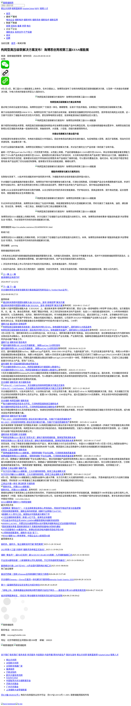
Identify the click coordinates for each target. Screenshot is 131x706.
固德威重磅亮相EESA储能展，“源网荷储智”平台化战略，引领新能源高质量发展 (37, 456)
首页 (8, 14)
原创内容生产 (59, 655)
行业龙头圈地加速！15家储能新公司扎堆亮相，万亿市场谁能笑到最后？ (34, 560)
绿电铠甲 (22, 324)
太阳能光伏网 (12, 663)
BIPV (37, 8)
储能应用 (54, 20)
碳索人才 (44, 8)
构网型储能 (15, 401)
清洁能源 (22, 483)
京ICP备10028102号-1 (10, 695)
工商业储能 (13, 450)
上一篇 (12, 274)
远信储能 (22, 434)
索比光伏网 (6, 8)
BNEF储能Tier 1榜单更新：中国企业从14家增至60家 (26, 536)
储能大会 (5, 324)
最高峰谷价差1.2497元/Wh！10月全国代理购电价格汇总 (26, 566)
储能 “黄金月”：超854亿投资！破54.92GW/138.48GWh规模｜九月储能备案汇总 (36, 555)
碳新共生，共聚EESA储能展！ (15, 490)
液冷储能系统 (24, 382)
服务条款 (22, 655)
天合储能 (5, 382)
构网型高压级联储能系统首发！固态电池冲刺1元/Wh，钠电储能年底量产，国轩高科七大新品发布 (45, 330)
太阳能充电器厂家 (14, 666)
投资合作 (19, 32)
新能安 (4, 450)
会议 (8, 35)
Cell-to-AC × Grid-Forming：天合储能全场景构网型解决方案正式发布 (31, 388)
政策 (8, 26)
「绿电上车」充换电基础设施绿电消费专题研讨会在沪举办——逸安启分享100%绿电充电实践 (43, 590)
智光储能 (22, 416)
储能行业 (5, 342)
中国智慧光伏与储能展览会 (18, 681)
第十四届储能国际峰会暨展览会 (24, 364)
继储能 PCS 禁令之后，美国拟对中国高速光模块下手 (26, 514)
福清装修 (10, 669)
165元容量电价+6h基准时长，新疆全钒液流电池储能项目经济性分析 (33, 530)
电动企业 (10, 20)
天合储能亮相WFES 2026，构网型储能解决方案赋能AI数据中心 (29, 370)
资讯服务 (31, 655)
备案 (19, 26)
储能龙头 (10, 32)
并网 (24, 26)
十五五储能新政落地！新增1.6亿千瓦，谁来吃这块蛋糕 (27, 517)
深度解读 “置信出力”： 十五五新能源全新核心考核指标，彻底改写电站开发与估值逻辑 (41, 508)
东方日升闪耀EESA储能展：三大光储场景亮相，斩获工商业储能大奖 (32, 474)
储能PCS (17, 502)
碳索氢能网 (17, 8)
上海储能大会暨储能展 (16, 690)
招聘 (8, 38)
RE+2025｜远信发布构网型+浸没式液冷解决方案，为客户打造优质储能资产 (35, 422)
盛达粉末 (14, 324)
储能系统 (36, 20)
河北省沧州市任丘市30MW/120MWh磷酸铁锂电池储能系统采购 (30, 520)
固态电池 (22, 342)
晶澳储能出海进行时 (10, 277)
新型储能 (14, 434)
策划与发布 (71, 655)
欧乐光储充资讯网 (14, 675)
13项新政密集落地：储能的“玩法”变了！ (20, 533)
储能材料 (28, 20)
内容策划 (40, 655)
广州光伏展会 (12, 687)
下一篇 (12, 287)
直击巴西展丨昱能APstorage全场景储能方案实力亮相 (24, 574)
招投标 (14, 26)
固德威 (4, 468)
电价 (29, 26)
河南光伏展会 (12, 684)
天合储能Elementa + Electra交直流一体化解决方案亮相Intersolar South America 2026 (37, 579)
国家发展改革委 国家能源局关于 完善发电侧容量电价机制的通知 (31, 526)
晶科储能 (5, 364)
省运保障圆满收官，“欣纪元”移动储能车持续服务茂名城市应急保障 (31, 596)
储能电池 (19, 20)
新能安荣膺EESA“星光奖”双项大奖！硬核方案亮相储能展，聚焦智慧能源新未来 (37, 440)
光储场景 (31, 483)
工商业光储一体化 (9, 483)
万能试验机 (11, 672)
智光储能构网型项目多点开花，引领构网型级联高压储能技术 (28, 407)
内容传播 (49, 655)
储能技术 (45, 20)
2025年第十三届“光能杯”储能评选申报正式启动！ (23, 549)
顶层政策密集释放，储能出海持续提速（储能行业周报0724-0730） (32, 511)
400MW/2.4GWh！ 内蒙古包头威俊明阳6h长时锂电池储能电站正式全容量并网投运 (39, 523)
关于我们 (5, 655)
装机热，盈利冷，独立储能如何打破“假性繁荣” (22, 544)
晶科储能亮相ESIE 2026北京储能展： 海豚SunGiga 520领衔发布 (29, 348)
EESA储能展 (6, 502)
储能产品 (22, 468)
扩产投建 (28, 32)
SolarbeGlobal (28, 8)
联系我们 (14, 655)
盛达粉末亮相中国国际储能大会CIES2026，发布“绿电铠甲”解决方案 (32, 305)
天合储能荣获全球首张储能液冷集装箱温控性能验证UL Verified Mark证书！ (35, 290)
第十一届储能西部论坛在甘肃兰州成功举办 (20, 585)
